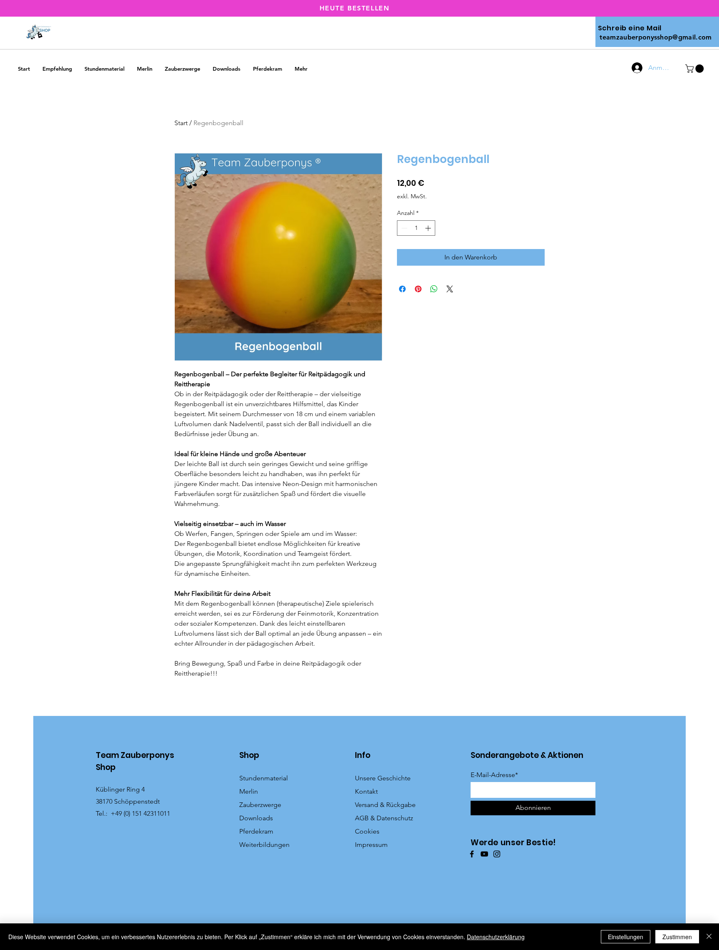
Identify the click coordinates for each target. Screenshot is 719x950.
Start (181, 123)
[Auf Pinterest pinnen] (418, 289)
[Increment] (429, 228)
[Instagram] (496, 854)
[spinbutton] (416, 228)
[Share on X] (450, 289)
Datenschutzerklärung (496, 937)
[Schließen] (709, 936)
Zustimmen (677, 937)
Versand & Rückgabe (385, 805)
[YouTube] (484, 854)
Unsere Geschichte (383, 778)
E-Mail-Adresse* (494, 775)
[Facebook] (471, 854)
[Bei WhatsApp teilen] (434, 289)
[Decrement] (403, 228)
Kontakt (366, 791)
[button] (695, 68)
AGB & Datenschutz (384, 818)
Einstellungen (625, 937)
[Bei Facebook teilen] (402, 289)
